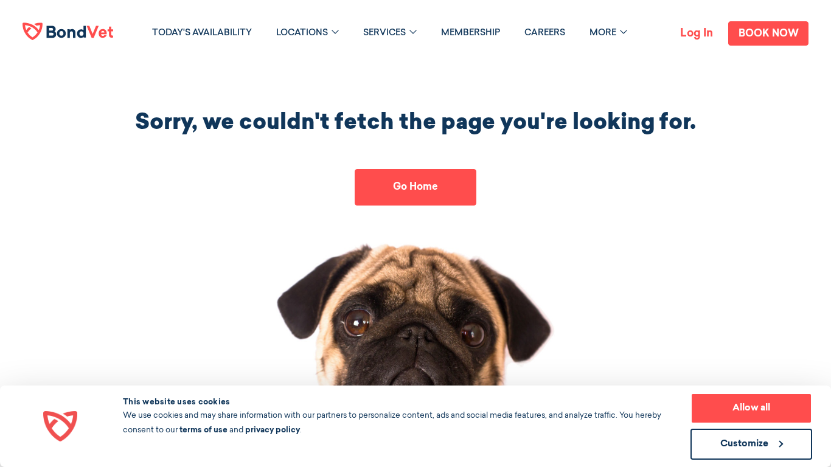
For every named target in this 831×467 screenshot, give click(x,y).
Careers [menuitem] (544, 33)
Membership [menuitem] (470, 33)
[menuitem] (202, 33)
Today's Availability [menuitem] (202, 33)
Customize (744, 444)
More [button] (602, 33)
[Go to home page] (68, 31)
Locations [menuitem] (302, 33)
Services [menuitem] (384, 33)
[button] (335, 32)
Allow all (751, 408)
